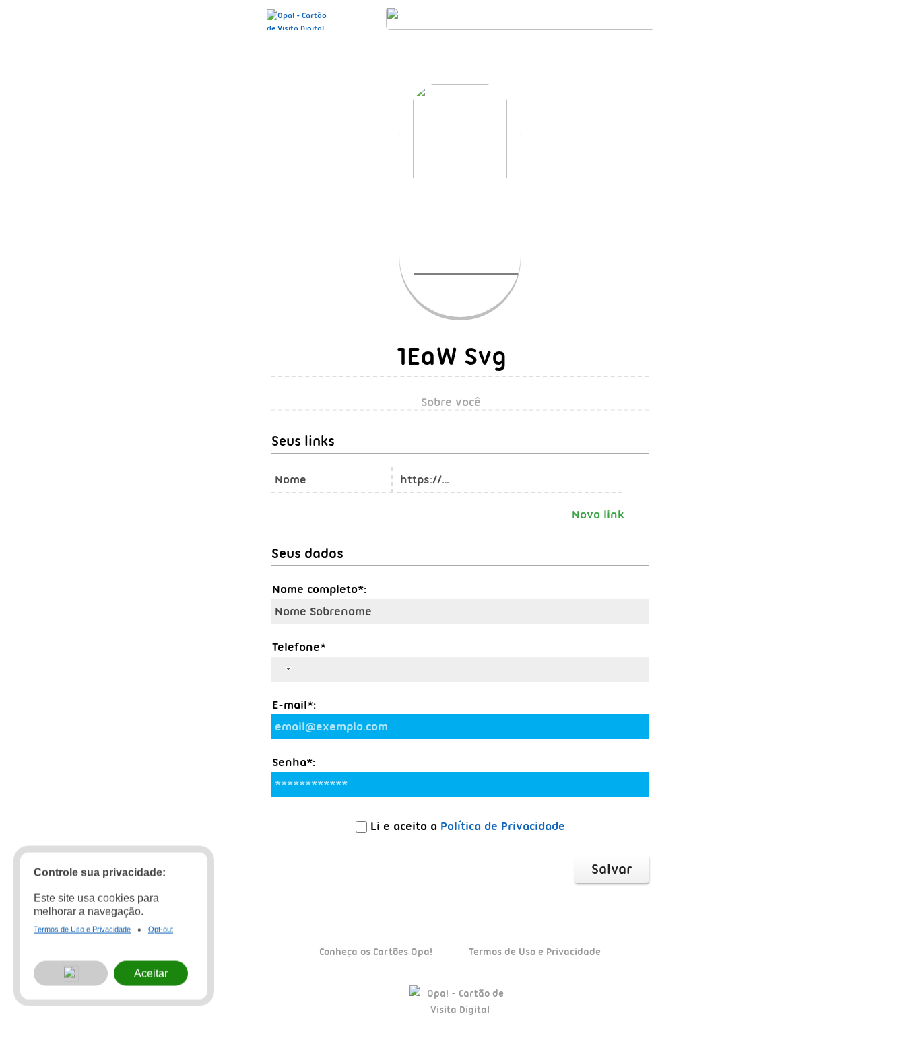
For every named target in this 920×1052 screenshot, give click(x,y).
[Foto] (474, 270)
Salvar (611, 869)
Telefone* (299, 647)
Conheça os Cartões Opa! (375, 952)
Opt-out (160, 933)
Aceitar (151, 976)
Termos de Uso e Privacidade (535, 952)
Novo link (598, 514)
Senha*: (293, 762)
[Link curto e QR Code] (40, 1015)
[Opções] (71, 977)
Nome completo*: (319, 589)
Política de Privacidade (502, 826)
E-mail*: (294, 704)
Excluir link (637, 477)
